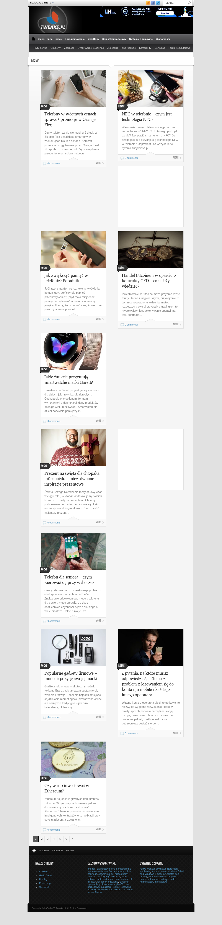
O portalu (44, 850)
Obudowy (56, 48)
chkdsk (91, 868)
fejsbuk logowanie (122, 887)
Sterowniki (44, 887)
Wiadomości (163, 39)
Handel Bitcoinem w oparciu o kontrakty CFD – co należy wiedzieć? (149, 280)
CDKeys (43, 871)
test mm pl (126, 879)
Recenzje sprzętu (40, 3)
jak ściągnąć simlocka (108, 876)
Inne (49, 39)
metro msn (113, 879)
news (59, 39)
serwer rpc (107, 889)
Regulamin (57, 850)
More (98, 163)
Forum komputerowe (179, 48)
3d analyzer (94, 889)
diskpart (92, 881)
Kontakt (70, 850)
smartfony (93, 39)
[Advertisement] (154, 196)
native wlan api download (153, 868)
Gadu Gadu (45, 875)
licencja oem (108, 884)
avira (163, 871)
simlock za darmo (123, 889)
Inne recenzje (128, 48)
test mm (156, 871)
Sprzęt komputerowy (114, 39)
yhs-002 (120, 884)
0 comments (53, 163)
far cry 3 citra (95, 892)
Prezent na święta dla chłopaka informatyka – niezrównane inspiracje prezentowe (72, 478)
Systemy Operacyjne (141, 39)
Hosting (43, 879)
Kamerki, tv (145, 48)
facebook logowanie (107, 881)
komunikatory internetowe (153, 881)
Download (160, 48)
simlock (92, 876)
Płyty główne (40, 48)
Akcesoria (112, 48)
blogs (41, 39)
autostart (102, 879)
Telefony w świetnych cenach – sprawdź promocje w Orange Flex (72, 119)
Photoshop (45, 883)
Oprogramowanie (75, 39)
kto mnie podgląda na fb (162, 879)
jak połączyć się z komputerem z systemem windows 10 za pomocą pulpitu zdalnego (109, 871)
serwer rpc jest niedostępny (112, 874)
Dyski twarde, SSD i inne (91, 48)
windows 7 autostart (155, 874)
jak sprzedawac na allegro (108, 885)
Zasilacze (69, 48)
